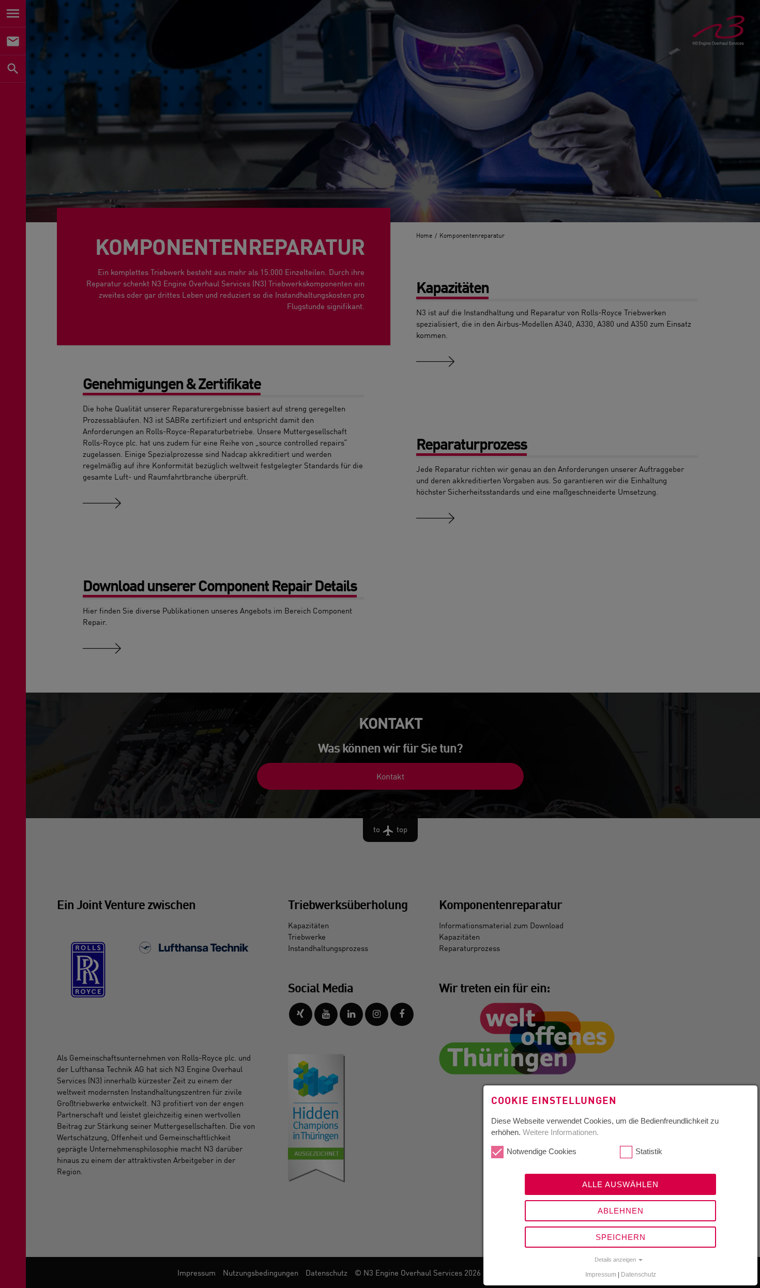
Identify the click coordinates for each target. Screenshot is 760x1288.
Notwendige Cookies (541, 1151)
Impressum (600, 1274)
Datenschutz (638, 1274)
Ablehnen (621, 1210)
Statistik (648, 1151)
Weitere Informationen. (561, 1132)
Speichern (621, 1237)
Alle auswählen (620, 1184)
